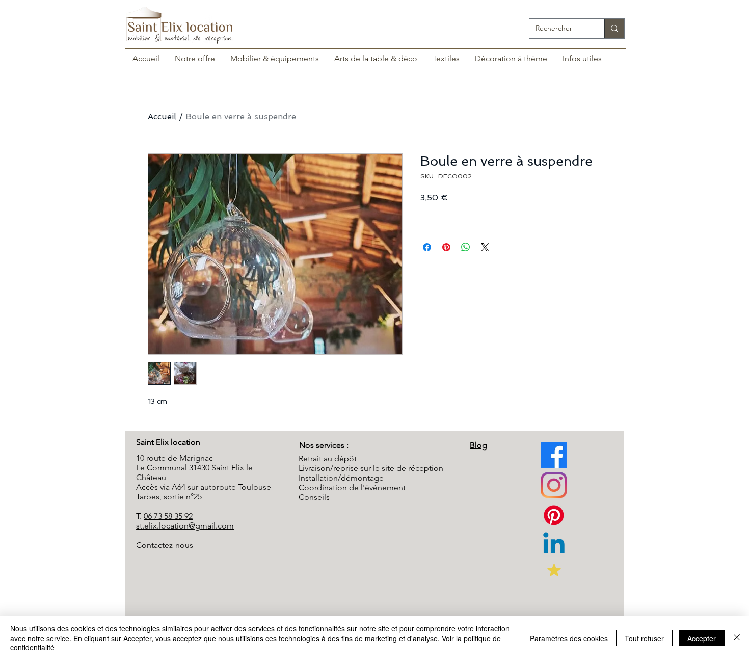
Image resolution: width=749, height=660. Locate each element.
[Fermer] (737, 638)
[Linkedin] (554, 545)
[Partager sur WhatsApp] (466, 247)
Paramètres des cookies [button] (569, 638)
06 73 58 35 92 (168, 516)
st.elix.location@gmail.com (185, 526)
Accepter (701, 638)
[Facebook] (554, 455)
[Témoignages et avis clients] (553, 570)
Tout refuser (644, 638)
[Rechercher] (614, 28)
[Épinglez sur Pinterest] (446, 247)
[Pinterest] (554, 485)
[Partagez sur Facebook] (427, 247)
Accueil (162, 116)
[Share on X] (485, 247)
